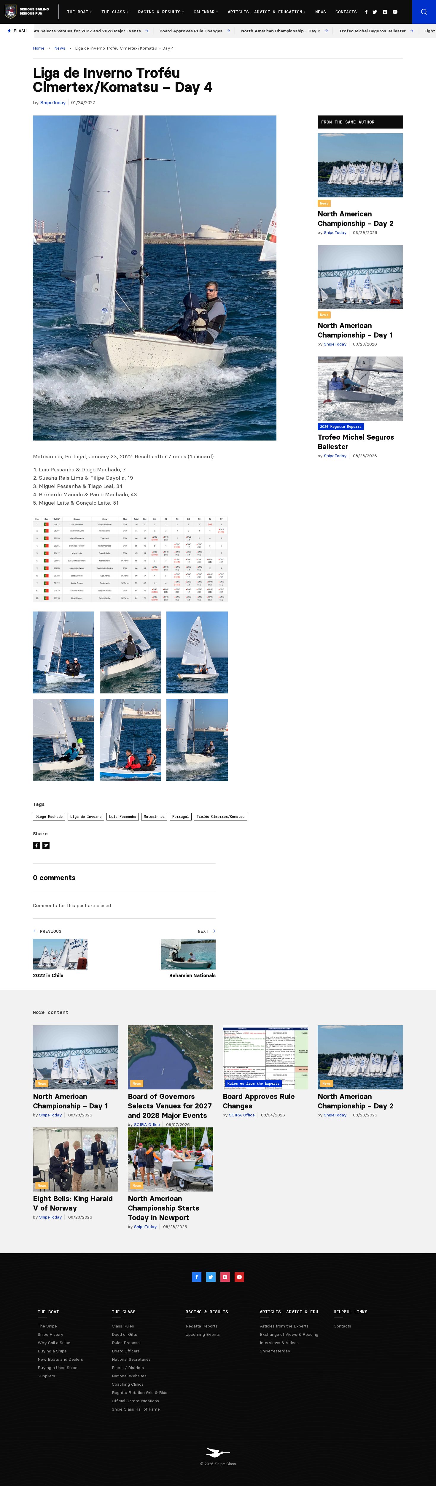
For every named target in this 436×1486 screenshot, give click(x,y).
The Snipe (47, 1326)
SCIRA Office (146, 1124)
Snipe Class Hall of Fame (136, 1409)
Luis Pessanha (122, 816)
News (320, 12)
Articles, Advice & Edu (289, 1311)
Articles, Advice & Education (265, 12)
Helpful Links (350, 1311)
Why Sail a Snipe (54, 1342)
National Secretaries (131, 1359)
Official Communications (135, 1400)
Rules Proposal (126, 1342)
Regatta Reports (201, 1326)
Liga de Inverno (85, 816)
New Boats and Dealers (60, 1359)
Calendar (204, 12)
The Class (113, 12)
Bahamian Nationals (192, 975)
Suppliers (46, 1376)
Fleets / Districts (128, 1367)
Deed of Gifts (124, 1334)
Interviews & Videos (279, 1342)
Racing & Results (159, 12)
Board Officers (126, 1351)
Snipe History (50, 1334)
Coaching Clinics (128, 1384)
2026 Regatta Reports (341, 426)
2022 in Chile (48, 975)
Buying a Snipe (52, 1351)
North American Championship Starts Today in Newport (163, 1208)
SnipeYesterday (275, 1351)
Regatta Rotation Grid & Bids (139, 1392)
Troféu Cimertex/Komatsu (220, 816)
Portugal (180, 816)
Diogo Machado (49, 816)
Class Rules (123, 1326)
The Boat (77, 12)
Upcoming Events (203, 1334)
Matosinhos (154, 816)
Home (38, 48)
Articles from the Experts (284, 1326)
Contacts (346, 12)
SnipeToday (53, 102)
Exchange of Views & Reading (289, 1334)
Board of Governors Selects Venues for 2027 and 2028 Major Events (170, 1106)
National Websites (129, 1376)
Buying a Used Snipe (57, 1367)
